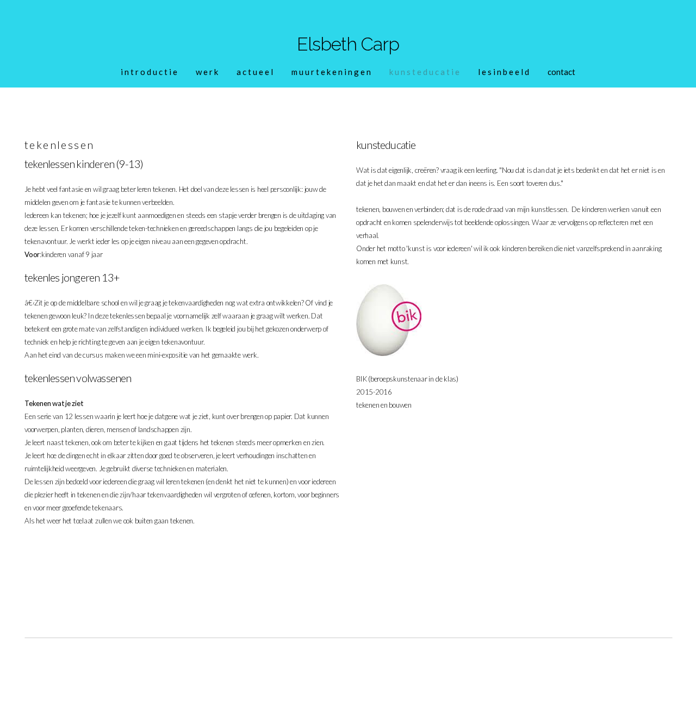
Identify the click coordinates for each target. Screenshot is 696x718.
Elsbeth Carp (348, 44)
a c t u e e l (255, 72)
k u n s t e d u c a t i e (424, 72)
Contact (561, 72)
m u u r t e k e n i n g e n (331, 72)
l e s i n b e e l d (503, 72)
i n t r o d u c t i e (149, 72)
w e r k (207, 72)
